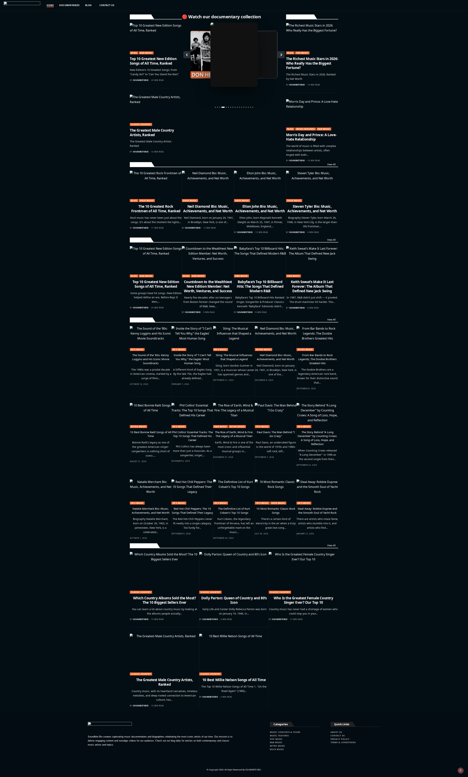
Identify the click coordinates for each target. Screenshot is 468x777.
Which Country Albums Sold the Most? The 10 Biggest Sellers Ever (164, 600)
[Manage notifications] (460, 770)
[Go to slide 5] (226, 107)
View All (331, 164)
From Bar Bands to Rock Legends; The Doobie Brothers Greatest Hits (317, 359)
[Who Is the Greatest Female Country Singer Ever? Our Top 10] (303, 573)
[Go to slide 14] (246, 107)
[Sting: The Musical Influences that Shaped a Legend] (234, 338)
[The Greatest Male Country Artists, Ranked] (156, 110)
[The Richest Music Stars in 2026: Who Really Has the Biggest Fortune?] (312, 38)
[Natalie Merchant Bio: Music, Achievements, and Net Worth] (150, 492)
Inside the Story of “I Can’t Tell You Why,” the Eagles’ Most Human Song (192, 359)
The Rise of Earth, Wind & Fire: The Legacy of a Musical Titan (234, 434)
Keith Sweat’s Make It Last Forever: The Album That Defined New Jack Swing (312, 286)
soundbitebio (141, 80)
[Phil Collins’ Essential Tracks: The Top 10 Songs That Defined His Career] (192, 415)
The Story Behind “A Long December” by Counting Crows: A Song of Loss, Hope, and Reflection (317, 438)
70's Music (262, 426)
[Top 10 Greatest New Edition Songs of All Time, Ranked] (156, 38)
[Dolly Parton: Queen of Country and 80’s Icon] (234, 573)
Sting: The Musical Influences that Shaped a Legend (234, 357)
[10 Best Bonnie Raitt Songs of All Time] (150, 415)
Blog (134, 53)
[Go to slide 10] (237, 107)
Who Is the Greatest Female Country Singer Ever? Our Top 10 (303, 600)
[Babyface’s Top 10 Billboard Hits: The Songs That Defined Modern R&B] (260, 261)
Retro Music (141, 320)
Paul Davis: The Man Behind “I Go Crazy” (276, 434)
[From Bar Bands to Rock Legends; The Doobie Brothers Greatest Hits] (317, 338)
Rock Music (140, 164)
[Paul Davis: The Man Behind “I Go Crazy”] (276, 415)
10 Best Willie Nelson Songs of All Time (234, 679)
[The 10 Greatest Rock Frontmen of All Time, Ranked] (156, 186)
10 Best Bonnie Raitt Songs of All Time (150, 434)
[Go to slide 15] (248, 107)
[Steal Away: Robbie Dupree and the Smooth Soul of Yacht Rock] (317, 492)
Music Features (305, 129)
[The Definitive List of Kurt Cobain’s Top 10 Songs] (234, 492)
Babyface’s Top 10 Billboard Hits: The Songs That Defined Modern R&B (260, 286)
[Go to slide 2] (217, 107)
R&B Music (146, 53)
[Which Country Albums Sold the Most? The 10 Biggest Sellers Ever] (164, 573)
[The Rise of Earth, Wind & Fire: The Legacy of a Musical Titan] (234, 415)
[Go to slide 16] (250, 107)
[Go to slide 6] (228, 107)
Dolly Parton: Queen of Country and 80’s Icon (234, 600)
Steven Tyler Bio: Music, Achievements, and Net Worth (312, 208)
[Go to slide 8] (232, 107)
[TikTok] (440, 5)
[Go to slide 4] (223, 107)
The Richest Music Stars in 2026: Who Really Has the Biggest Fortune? (312, 63)
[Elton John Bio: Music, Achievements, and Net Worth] (260, 186)
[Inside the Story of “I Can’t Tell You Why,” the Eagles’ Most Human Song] (192, 338)
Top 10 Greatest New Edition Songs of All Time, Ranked (153, 61)
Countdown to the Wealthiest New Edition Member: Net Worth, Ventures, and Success (208, 286)
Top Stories (140, 16)
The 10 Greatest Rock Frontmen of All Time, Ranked (155, 208)
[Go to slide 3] (219, 107)
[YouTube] (432, 5)
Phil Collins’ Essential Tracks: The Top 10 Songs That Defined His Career (192, 436)
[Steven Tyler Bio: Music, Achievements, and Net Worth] (312, 186)
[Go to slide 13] (243, 107)
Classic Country (141, 124)
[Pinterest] (436, 5)
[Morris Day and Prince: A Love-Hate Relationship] (312, 114)
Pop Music (302, 53)
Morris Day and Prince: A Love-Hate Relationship (311, 137)
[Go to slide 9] (235, 107)
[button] (453, 5)
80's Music (137, 349)
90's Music (304, 426)
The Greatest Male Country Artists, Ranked (152, 132)
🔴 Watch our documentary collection (221, 17)
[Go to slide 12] (241, 107)
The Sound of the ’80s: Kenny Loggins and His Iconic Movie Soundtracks (150, 359)
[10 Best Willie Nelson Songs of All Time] (234, 654)
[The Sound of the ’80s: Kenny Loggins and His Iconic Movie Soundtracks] (150, 338)
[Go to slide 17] (252, 107)
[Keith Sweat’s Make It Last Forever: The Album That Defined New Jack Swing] (312, 261)
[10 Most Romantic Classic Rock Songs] (276, 492)
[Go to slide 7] (230, 107)
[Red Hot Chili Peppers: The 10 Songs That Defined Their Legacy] (192, 492)
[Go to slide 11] (239, 107)
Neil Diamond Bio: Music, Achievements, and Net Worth (208, 208)
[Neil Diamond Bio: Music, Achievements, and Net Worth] (208, 186)
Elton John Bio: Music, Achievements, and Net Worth (260, 208)
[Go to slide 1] (215, 107)
